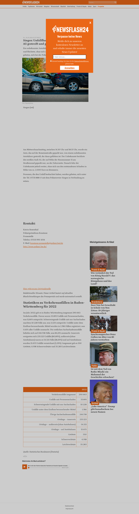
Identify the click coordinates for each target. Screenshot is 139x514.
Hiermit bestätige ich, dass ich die (63, 61)
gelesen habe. (69, 63)
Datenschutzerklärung (81, 61)
